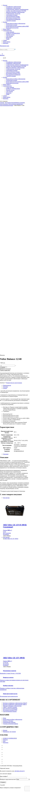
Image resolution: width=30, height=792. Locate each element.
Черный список (10, 34)
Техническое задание (11, 25)
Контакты (5, 43)
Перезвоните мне (4, 45)
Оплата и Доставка (8, 721)
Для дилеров (9, 36)
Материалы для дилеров (9, 731)
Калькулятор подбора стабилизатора (15, 23)
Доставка (5, 386)
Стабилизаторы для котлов (13, 13)
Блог (4, 741)
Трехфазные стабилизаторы (13, 8)
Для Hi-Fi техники (11, 20)
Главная (2, 102)
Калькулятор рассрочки (12, 27)
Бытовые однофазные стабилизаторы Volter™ (15, 703)
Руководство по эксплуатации (14, 382)
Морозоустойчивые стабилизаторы (15, 12)
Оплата (5, 388)
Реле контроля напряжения (13, 19)
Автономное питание (11, 15)
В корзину (3, 367)
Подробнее (6, 534)
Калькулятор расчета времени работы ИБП (17, 26)
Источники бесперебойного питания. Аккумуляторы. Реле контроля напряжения (12, 103)
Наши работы (6, 41)
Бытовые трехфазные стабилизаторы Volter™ (15, 704)
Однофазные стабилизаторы (13, 6)
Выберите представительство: (8, 779)
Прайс (7, 39)
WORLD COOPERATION (13, 33)
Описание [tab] (5, 454)
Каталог (5, 5)
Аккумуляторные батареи (13, 16)
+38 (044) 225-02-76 (19, 771)
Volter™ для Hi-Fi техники (10, 707)
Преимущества (7, 385)
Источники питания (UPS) (13, 18)
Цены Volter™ (7, 29)
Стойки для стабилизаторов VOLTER (16, 10)
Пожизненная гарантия (9, 722)
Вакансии (8, 37)
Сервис (5, 40)
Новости (5, 739)
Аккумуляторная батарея (6, 105)
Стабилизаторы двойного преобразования (17, 9)
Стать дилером (10, 32)
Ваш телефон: (4, 776)
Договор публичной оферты (10, 723)
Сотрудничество (7, 30)
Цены (4, 718)
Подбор (5, 22)
